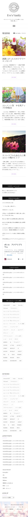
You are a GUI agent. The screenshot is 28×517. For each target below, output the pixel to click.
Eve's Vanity (14, 15)
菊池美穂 (12, 357)
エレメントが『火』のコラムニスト (11, 317)
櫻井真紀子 (12, 351)
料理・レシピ (6, 485)
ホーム (6, 504)
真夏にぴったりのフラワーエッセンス (13, 59)
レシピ (4, 339)
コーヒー (5, 326)
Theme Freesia (21, 513)
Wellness (5, 480)
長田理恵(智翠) (13, 360)
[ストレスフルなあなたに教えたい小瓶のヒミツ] (14, 142)
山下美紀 (12, 345)
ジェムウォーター (14, 326)
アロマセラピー (14, 308)
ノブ (12, 333)
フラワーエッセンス (7, 336)
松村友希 (5, 351)
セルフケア (20, 329)
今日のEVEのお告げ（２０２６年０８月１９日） (14, 448)
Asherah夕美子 (6, 305)
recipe (14, 305)
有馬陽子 (5, 348)
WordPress (16, 515)
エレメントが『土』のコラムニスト (11, 311)
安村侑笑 (5, 345)
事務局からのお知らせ (8, 483)
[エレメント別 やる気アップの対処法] (14, 95)
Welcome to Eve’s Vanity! (17, 504)
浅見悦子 (20, 351)
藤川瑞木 (5, 360)
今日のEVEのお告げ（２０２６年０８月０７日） (14, 464)
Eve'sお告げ (5, 472)
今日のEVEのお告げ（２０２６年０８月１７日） (14, 451)
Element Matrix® (6, 469)
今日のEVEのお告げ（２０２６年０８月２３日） (14, 443)
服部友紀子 (12, 348)
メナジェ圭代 (18, 336)
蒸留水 (18, 357)
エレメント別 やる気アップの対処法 (13, 106)
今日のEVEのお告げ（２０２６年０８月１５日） (14, 454)
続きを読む (14, 77)
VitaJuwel (5, 308)
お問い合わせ (19, 509)
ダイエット (5, 333)
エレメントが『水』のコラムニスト (11, 314)
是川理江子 (19, 345)
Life (3, 475)
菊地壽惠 (19, 354)
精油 (4, 354)
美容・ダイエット (7, 488)
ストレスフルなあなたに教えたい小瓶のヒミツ (14, 156)
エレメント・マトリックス (9, 323)
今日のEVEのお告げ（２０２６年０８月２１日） (14, 446)
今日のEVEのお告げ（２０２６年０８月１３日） (14, 456)
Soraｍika (20, 305)
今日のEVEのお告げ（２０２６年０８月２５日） (14, 440)
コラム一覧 (21, 507)
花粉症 (13, 354)
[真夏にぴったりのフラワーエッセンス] (14, 46)
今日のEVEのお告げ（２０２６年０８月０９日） (14, 462)
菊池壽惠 (5, 357)
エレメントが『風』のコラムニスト (11, 320)
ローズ (10, 339)
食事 (20, 360)
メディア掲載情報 (9, 509)
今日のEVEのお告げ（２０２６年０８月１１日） (14, 459)
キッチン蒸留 (21, 323)
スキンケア (5, 329)
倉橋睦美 (5, 342)
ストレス (13, 329)
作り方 (16, 339)
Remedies (5, 477)
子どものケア (17, 342)
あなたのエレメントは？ (10, 507)
